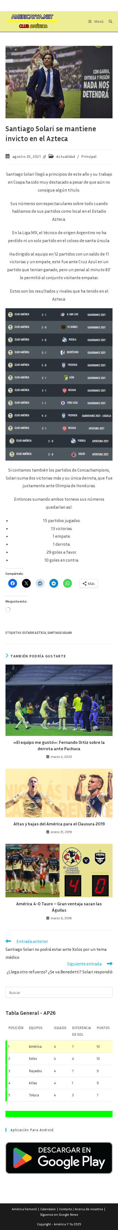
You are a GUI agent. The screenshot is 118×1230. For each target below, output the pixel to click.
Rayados (35, 1071)
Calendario (48, 1209)
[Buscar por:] (109, 21)
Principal (88, 156)
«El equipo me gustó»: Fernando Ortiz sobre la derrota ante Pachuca (59, 745)
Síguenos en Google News (59, 1214)
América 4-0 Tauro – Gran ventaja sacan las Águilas (59, 906)
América (35, 1046)
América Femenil (24, 1209)
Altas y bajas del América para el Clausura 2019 (59, 823)
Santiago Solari (59, 632)
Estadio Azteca (34, 632)
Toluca (34, 1095)
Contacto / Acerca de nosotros (81, 1209)
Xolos (33, 1058)
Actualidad (65, 156)
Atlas (33, 1083)
